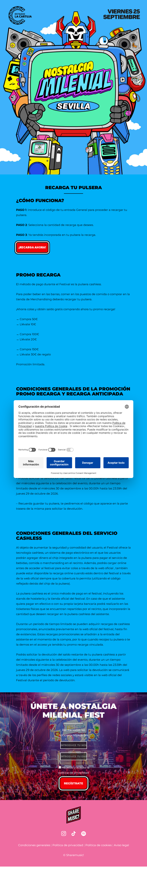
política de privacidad (73, 772)
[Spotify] (83, 834)
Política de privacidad (67, 845)
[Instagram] (64, 834)
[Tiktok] (73, 834)
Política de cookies (98, 845)
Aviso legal (121, 845)
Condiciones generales (34, 845)
